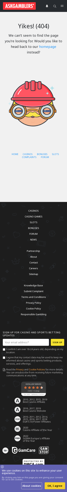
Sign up (57, 342)
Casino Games (33, 216)
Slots (55, 154)
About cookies (31, 486)
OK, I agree (54, 486)
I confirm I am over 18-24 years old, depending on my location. (34, 351)
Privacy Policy (33, 302)
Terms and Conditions (33, 297)
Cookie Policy (33, 308)
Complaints (29, 157)
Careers (33, 268)
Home (15, 154)
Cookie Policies (37, 369)
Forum (45, 157)
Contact (33, 262)
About (33, 256)
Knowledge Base (33, 285)
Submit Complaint (33, 291)
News (33, 239)
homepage (47, 46)
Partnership (33, 251)
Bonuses (42, 154)
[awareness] (24, 450)
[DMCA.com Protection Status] (33, 463)
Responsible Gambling (33, 314)
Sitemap (33, 274)
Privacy (20, 369)
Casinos (28, 154)
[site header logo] (19, 6)
